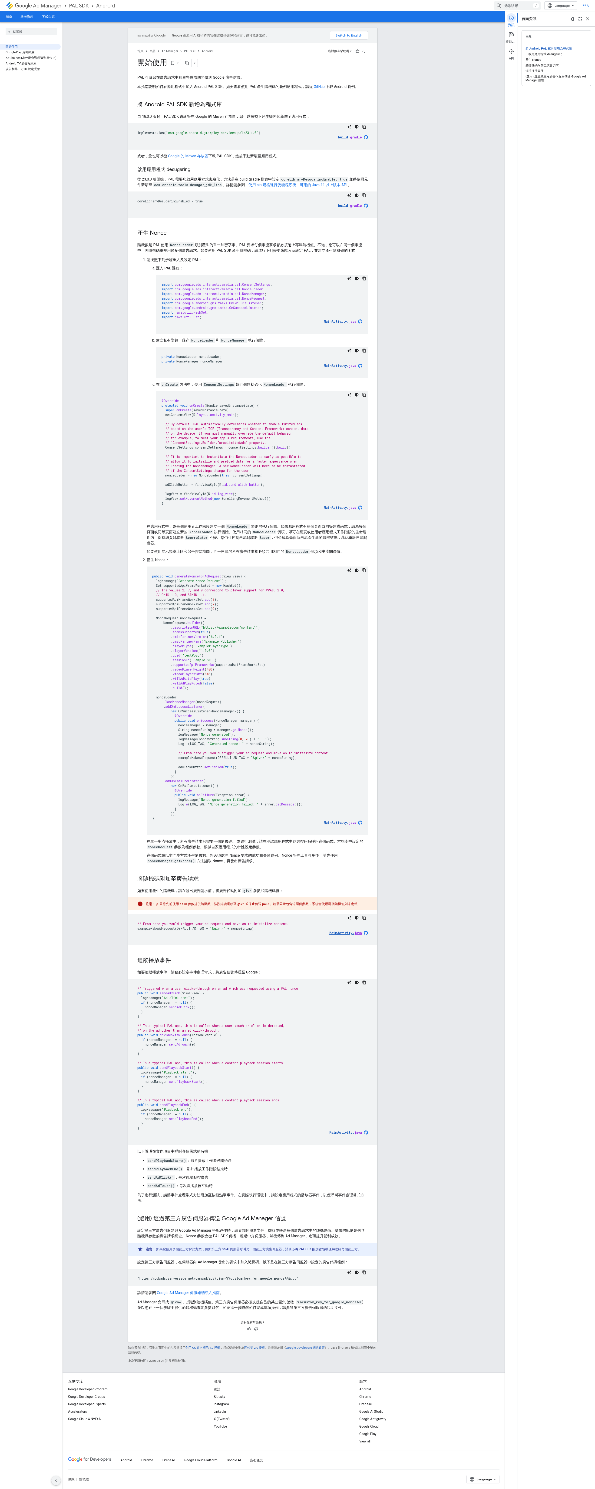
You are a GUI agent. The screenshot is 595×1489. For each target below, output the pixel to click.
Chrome (365, 1396)
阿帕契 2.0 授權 (254, 1347)
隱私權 (84, 1479)
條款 (71, 1479)
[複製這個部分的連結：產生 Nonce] (171, 233)
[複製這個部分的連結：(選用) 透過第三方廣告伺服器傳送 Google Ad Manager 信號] (290, 1219)
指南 (9, 17)
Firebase (365, 1404)
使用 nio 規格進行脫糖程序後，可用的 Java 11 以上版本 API (297, 185)
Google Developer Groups (86, 1396)
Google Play (368, 1434)
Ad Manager (47, 6)
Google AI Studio (371, 1411)
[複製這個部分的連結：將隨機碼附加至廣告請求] (203, 879)
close (587, 19)
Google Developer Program (88, 1389)
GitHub (319, 86)
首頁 (140, 51)
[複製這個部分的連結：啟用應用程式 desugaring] (195, 170)
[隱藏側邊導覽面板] (56, 1480)
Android (105, 6)
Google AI (234, 1460)
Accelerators (77, 1411)
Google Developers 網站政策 (305, 1347)
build (350, 205)
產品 (152, 51)
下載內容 (48, 17)
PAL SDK (79, 6)
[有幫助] (357, 51)
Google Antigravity (372, 1419)
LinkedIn (220, 1411)
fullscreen (580, 19)
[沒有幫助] (364, 51)
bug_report (572, 19)
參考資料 (26, 17)
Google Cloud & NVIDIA (84, 1419)
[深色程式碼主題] (356, 127)
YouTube (220, 1426)
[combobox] (517, 5)
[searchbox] (31, 31)
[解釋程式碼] (349, 127)
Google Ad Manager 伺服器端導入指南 (188, 1293)
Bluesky (219, 1396)
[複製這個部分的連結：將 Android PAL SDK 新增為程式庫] (226, 105)
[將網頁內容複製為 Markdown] (187, 63)
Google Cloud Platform (201, 1460)
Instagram (221, 1404)
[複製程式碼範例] (364, 127)
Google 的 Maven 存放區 (188, 156)
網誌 (217, 1389)
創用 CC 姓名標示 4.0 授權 (202, 1347)
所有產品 (256, 1460)
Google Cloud (369, 1426)
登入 (586, 5)
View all (364, 1441)
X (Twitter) (222, 1419)
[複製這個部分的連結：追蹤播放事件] (175, 960)
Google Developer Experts (87, 1404)
